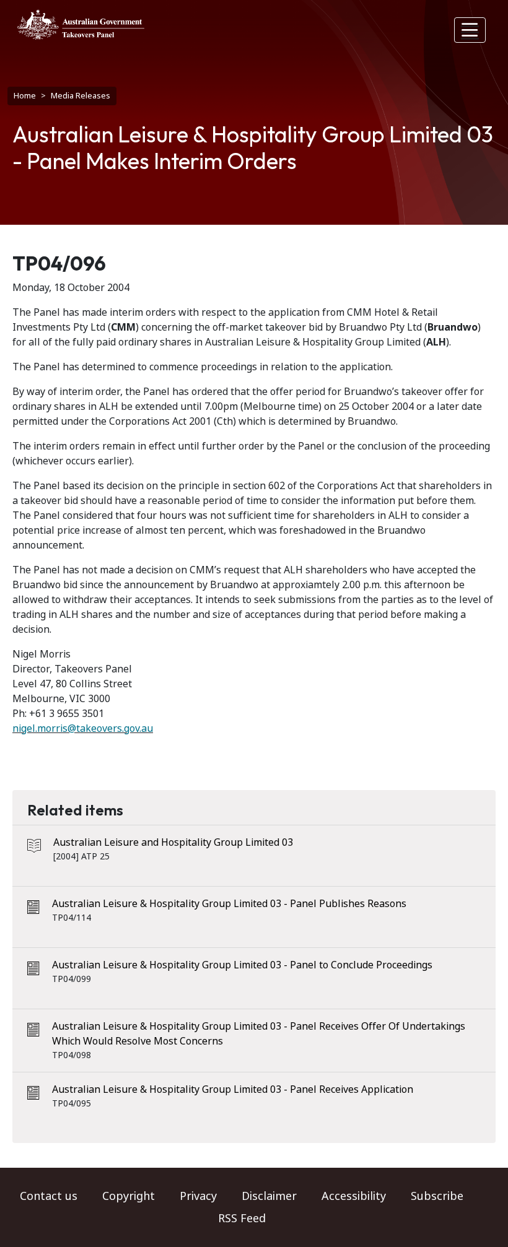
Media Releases (80, 96)
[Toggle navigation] (470, 30)
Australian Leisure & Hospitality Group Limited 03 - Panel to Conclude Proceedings (242, 965)
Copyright (128, 1196)
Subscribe (437, 1196)
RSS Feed (242, 1218)
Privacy (198, 1196)
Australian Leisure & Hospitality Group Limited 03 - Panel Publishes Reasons (229, 904)
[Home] (80, 24)
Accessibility (354, 1196)
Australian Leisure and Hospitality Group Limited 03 (173, 842)
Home (25, 96)
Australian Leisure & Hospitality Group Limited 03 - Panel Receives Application (232, 1089)
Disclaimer (269, 1196)
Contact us (48, 1196)
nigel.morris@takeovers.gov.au (82, 728)
